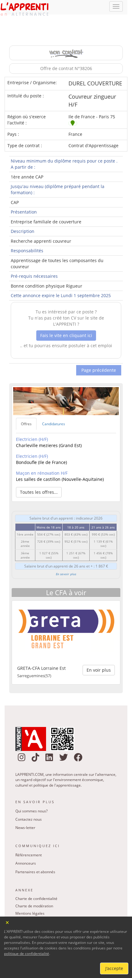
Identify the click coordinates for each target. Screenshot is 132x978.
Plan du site (25, 903)
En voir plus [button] (99, 653)
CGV (19, 911)
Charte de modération (34, 889)
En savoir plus (66, 557)
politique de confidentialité (26, 953)
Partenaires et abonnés (35, 854)
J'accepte (114, 968)
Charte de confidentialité (36, 881)
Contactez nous (28, 802)
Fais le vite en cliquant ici (66, 318)
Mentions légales (30, 896)
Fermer (7, 922)
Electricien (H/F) (32, 422)
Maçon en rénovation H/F (42, 456)
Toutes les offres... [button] (39, 475)
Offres (26, 407)
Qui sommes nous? (31, 793)
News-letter (25, 810)
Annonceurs (25, 846)
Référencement (28, 838)
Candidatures (53, 407)
